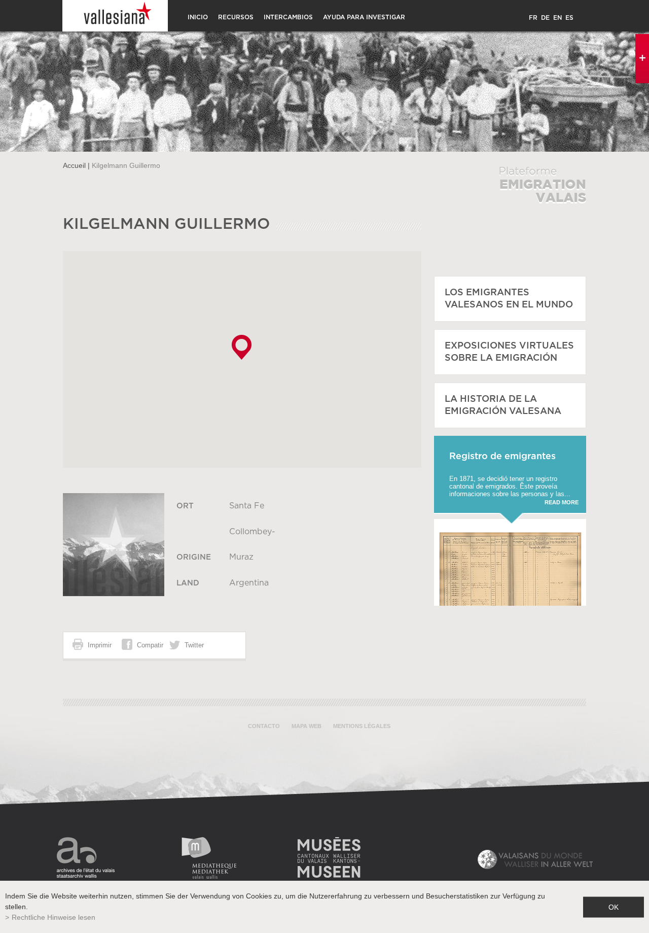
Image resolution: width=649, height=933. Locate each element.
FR (533, 18)
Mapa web (306, 726)
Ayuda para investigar (364, 17)
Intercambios (288, 17)
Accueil (74, 165)
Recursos (236, 17)
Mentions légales (361, 726)
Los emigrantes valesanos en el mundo (509, 298)
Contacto (264, 726)
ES (569, 18)
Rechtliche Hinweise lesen (53, 917)
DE (545, 18)
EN (557, 18)
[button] (241, 347)
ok (613, 907)
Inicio (198, 17)
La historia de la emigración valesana (503, 405)
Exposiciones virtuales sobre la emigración (509, 352)
